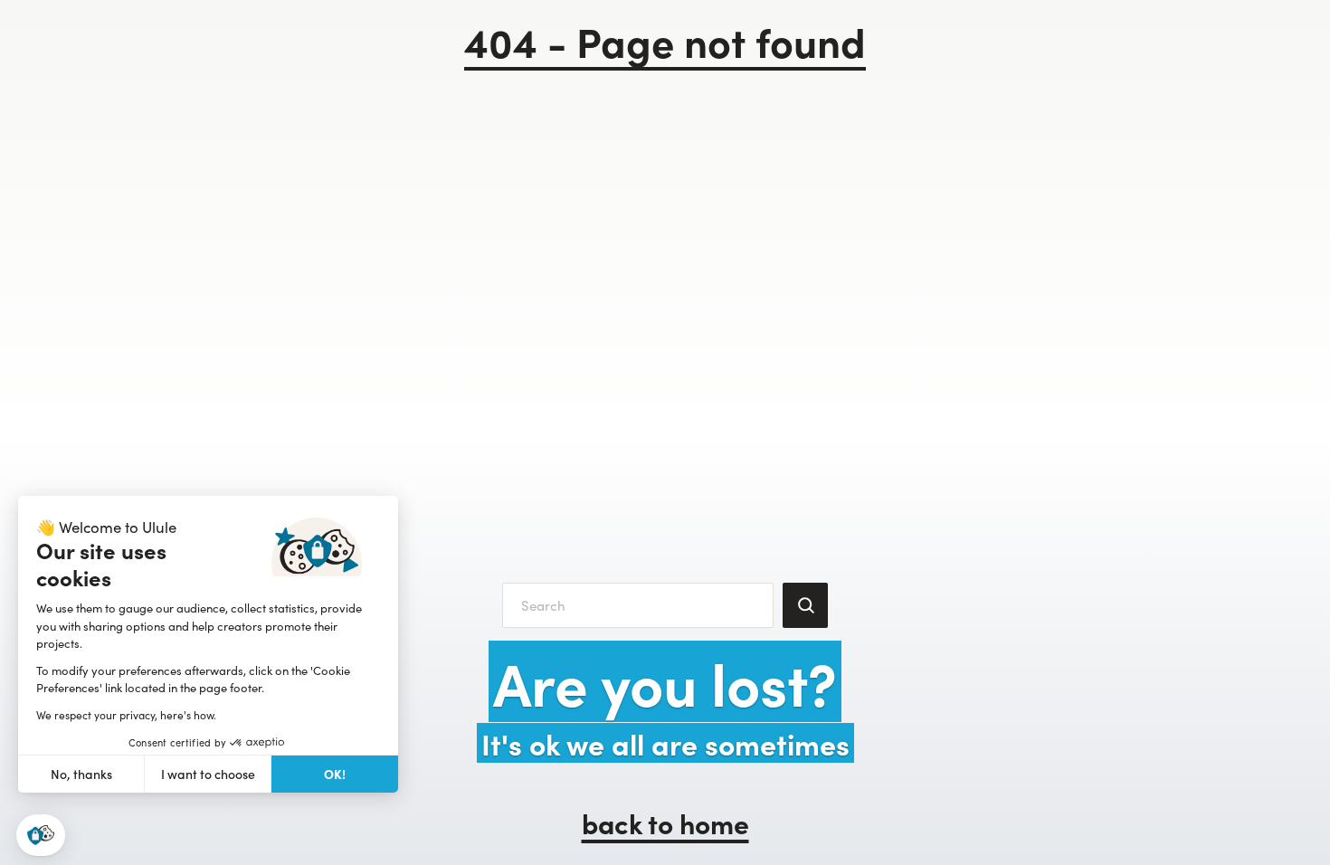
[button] (40, 835)
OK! (335, 774)
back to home (665, 822)
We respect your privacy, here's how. (126, 715)
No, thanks (81, 774)
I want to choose (208, 774)
